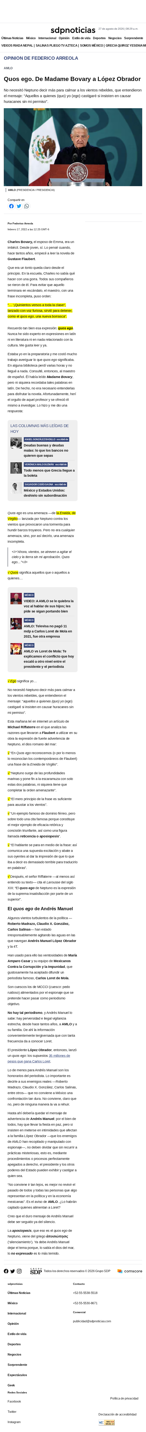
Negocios (114, 38)
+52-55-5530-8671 (85, 1303)
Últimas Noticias (12, 38)
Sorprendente (133, 38)
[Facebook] (11, 205)
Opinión (64, 38)
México (31, 38)
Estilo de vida (81, 38)
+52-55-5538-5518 (85, 1293)
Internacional (47, 38)
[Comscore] (129, 1270)
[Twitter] (19, 205)
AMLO (8, 68)
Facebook (14, 1401)
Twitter (12, 1411)
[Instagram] (19, 1271)
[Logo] (73, 30)
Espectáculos (17, 1375)
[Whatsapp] (26, 205)
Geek (11, 1385)
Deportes (99, 38)
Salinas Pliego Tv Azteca (57, 45)
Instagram (14, 1422)
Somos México (91, 45)
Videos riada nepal (17, 45)
